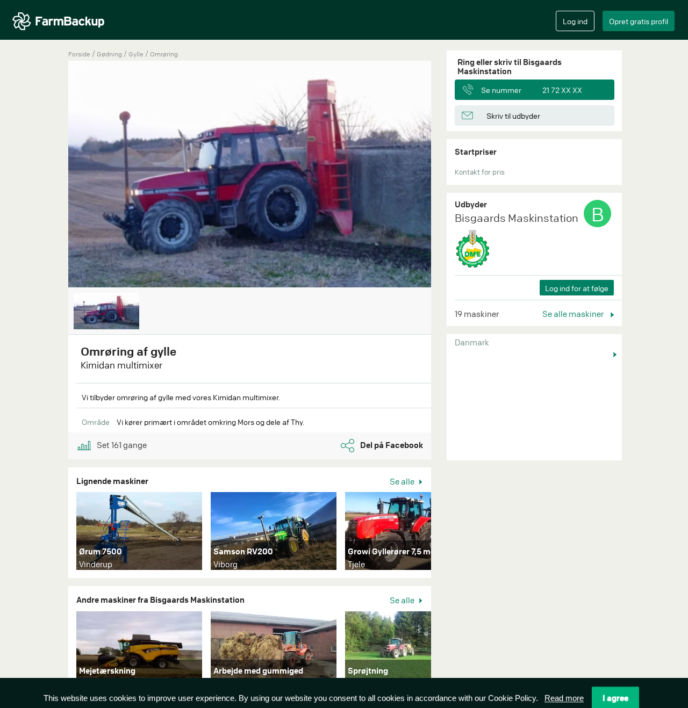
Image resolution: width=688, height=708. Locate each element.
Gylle (136, 54)
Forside (79, 54)
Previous (52, 175)
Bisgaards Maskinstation (516, 218)
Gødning (110, 54)
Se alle (403, 481)
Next (447, 533)
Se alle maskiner (573, 313)
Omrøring (164, 54)
